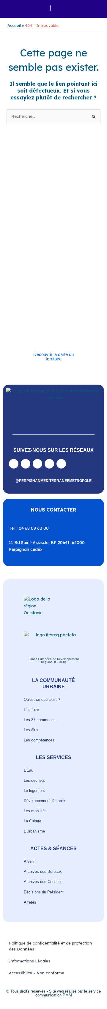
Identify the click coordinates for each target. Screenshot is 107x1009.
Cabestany (74, 229)
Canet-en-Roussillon (38, 236)
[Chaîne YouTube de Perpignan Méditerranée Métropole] (37, 464)
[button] (10, 7)
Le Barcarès (48, 257)
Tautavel (43, 312)
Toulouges (27, 319)
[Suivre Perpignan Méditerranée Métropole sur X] (61, 464)
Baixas (37, 229)
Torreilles (64, 312)
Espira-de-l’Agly (72, 250)
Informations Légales (29, 961)
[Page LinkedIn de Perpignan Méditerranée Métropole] (49, 464)
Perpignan (27, 270)
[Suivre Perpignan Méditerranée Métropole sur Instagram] (25, 464)
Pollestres (42, 277)
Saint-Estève (51, 284)
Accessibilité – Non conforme (36, 972)
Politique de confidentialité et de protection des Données (50, 946)
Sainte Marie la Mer (52, 305)
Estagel (27, 257)
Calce (65, 236)
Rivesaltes (27, 284)
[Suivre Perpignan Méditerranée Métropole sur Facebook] (13, 464)
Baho (22, 229)
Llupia (23, 264)
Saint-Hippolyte (47, 291)
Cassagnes (75, 243)
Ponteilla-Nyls (67, 277)
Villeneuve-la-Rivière (36, 333)
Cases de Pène (49, 243)
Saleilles (25, 312)
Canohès (25, 243)
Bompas (54, 229)
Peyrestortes (51, 270)
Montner (39, 264)
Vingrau (65, 333)
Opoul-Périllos (63, 264)
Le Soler (70, 257)
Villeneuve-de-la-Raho (58, 326)
